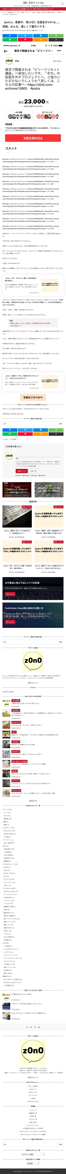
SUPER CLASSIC (8, 834)
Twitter (19, 475)
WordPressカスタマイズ (11, 982)
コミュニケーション (9, 955)
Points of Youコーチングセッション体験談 (33, 1134)
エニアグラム (7, 952)
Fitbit (5, 870)
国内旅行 (6, 819)
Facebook (26, 475)
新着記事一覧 (33, 801)
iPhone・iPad (8, 873)
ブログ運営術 (7, 985)
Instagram (35, 475)
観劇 (5, 822)
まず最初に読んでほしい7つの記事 (33, 1128)
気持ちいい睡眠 (8, 916)
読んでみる (10, 594)
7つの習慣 (7, 946)
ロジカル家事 (7, 937)
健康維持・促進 (8, 906)
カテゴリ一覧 (33, 1119)
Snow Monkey (17, 1171)
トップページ (33, 1110)
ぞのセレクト (33, 1089)
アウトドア (5, 809)
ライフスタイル (6, 888)
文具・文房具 (7, 843)
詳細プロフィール (33, 683)
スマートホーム (8, 882)
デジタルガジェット (8, 864)
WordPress (49, 1171)
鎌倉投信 (6, 861)
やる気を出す (7, 897)
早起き (5, 909)
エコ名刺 (6, 837)
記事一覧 (33, 471)
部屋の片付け (7, 928)
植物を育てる (7, 913)
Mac (5, 876)
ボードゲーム (7, 840)
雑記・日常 (7, 973)
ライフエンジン (8, 961)
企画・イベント (39, 30)
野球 (5, 825)
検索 (60, 424)
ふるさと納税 (7, 855)
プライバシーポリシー (33, 1125)
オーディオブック (9, 894)
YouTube (42, 475)
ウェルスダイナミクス (10, 949)
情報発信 (5, 976)
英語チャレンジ (8, 922)
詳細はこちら (21, 471)
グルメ (5, 816)
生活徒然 (6, 940)
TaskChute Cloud (9, 891)
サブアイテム (7, 879)
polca (6, 439)
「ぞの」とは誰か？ (33, 1086)
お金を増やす (7, 849)
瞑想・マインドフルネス (11, 919)
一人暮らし (5, 931)
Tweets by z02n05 (8, 691)
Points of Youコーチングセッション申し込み (33, 1131)
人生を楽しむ (7, 964)
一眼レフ (6, 885)
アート (5, 812)
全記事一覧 (33, 1116)
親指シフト (7, 925)
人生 (3, 943)
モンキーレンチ (33, 1171)
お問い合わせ (33, 1122)
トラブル (6, 934)
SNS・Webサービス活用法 (11, 979)
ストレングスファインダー (11, 958)
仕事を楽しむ (7, 858)
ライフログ (7, 903)
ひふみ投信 (7, 852)
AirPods (6, 867)
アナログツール (6, 828)
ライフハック (7, 900)
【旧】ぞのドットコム (33, 2)
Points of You (8, 831)
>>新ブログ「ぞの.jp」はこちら (12, 414)
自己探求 (13, 439)
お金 (3, 846)
